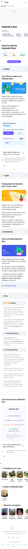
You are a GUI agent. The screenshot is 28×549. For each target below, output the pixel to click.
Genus (18, 34)
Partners (8, 544)
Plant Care (3, 6)
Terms (17, 544)
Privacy (13, 544)
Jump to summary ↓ (14, 61)
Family (26, 34)
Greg (20, 112)
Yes (20, 133)
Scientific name (6, 34)
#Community (10, 286)
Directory (14, 546)
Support (2, 544)
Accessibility (23, 544)
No (8, 133)
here (8, 345)
